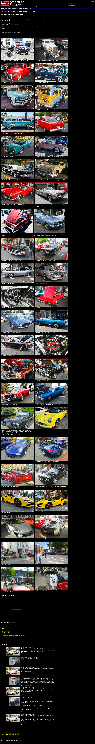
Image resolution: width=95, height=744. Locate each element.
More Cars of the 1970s (6, 631)
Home (2, 8)
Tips (31, 8)
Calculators (26, 8)
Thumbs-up (23, 635)
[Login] (2, 734)
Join (6, 8)
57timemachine (24, 657)
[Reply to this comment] (26, 652)
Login (9, 8)
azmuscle (23, 697)
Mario (22, 647)
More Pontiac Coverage (6, 632)
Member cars (15, 8)
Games (20, 8)
